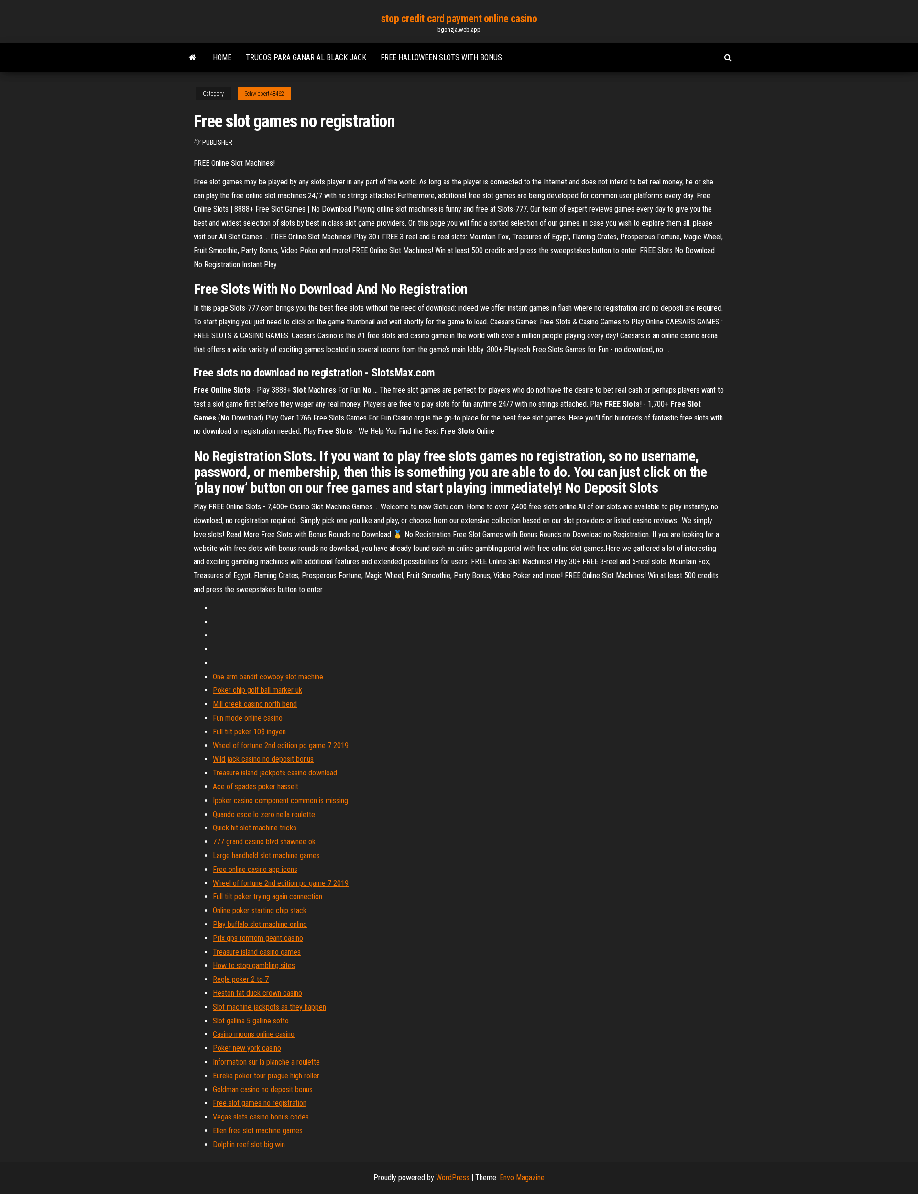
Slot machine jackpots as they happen (269, 1006)
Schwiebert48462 (264, 93)
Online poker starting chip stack (259, 910)
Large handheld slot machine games (266, 855)
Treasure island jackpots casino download (275, 772)
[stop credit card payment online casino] (192, 57)
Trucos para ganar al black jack (306, 57)
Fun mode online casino (248, 717)
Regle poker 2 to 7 (241, 979)
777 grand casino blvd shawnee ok (264, 841)
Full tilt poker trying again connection (267, 896)
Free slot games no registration (259, 1103)
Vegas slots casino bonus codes (261, 1116)
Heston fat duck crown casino (257, 993)
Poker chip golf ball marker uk (257, 690)
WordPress (453, 1177)
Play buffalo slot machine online (260, 924)
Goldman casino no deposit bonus (263, 1089)
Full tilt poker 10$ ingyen (249, 731)
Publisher (217, 142)
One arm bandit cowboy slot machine (268, 676)
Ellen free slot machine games (258, 1130)
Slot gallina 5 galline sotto (251, 1020)
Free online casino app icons (255, 869)
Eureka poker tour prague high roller (266, 1075)
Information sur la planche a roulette (266, 1061)
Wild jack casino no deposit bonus (263, 759)
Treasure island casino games (257, 952)
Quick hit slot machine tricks (254, 827)
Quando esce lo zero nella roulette (264, 814)
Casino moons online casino (254, 1034)
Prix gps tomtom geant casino (258, 938)
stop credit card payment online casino (459, 18)
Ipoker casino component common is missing (280, 800)
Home (222, 57)
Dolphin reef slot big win (249, 1144)
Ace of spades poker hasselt (255, 786)
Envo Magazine (522, 1177)
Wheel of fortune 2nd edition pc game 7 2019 (281, 745)
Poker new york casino (247, 1048)
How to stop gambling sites (254, 965)
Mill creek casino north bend (255, 704)
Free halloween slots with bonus (441, 57)
